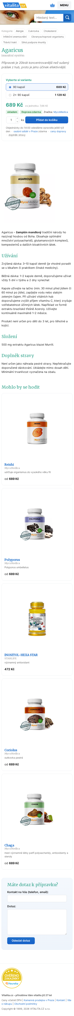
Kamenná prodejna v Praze (39, 1000)
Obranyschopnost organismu (47, 36)
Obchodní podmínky (25, 1003)
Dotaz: (11, 906)
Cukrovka (33, 30)
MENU (64, 5)
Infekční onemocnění (15, 36)
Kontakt (60, 1000)
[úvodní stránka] (15, 5)
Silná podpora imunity (34, 42)
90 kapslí (19, 87)
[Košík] (52, 5)
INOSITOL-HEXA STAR (21, 656)
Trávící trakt (10, 42)
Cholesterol (50, 30)
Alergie (20, 30)
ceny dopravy (58, 131)
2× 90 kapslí (21, 95)
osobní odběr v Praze (26, 131)
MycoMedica (61, 111)
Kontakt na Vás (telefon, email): (28, 892)
